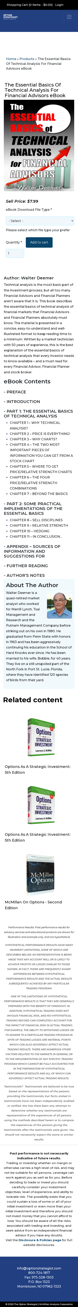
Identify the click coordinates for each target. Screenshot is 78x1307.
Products (26, 59)
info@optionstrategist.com (39, 1268)
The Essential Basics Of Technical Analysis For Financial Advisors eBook (35, 90)
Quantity (14, 242)
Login (59, 5)
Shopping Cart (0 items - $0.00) (30, 5)
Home (11, 59)
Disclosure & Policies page (40, 1240)
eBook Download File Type (29, 210)
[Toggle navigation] (69, 17)
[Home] (10, 17)
